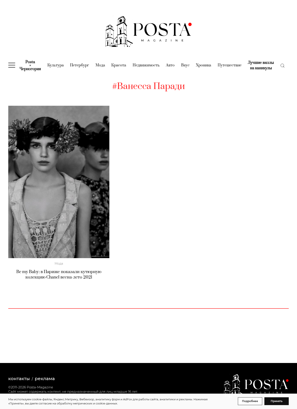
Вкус (185, 65)
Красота (118, 65)
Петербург (79, 65)
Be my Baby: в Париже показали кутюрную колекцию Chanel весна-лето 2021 (59, 274)
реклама (45, 378)
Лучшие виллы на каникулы (261, 65)
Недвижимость (146, 65)
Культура (55, 65)
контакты (19, 378)
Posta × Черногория (30, 65)
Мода (100, 65)
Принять (276, 401)
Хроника (203, 65)
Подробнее (250, 401)
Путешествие (230, 65)
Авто (170, 65)
